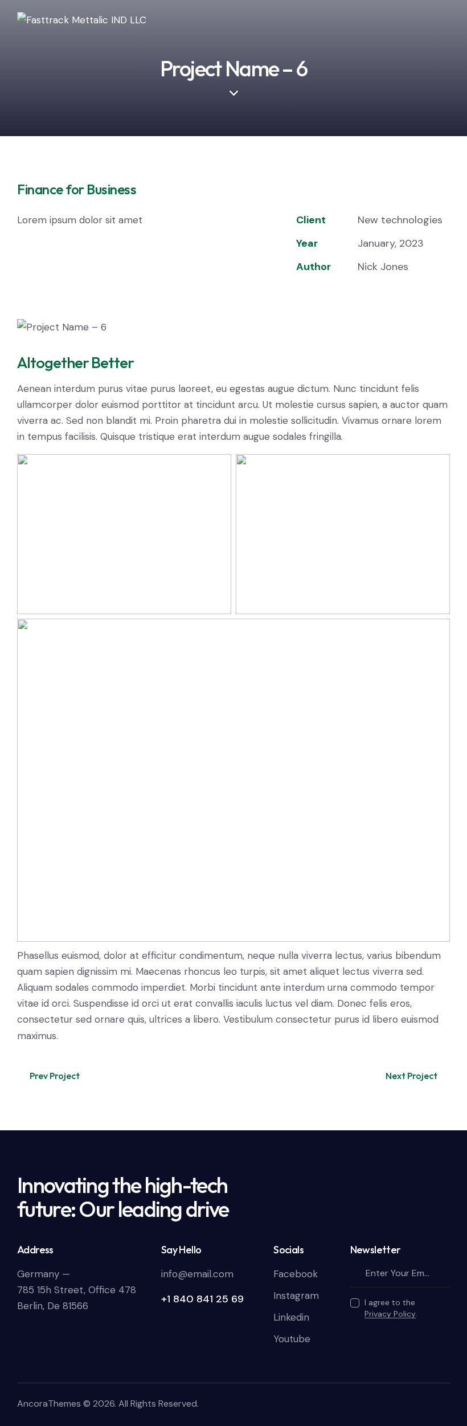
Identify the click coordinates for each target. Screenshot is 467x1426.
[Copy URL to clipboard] (381, 297)
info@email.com (197, 1274)
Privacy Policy (390, 1314)
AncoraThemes (49, 1403)
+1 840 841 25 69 (202, 1299)
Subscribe (441, 1273)
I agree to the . (390, 1308)
